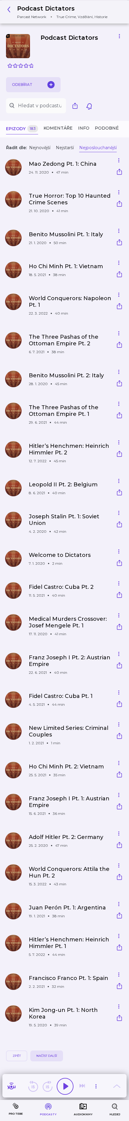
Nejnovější (39, 147)
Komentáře (58, 128)
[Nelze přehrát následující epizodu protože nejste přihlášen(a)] (83, 1086)
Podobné (107, 128)
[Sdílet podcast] (76, 106)
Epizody (21, 128)
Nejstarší (65, 147)
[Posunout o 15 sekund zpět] (33, 1086)
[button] (59, 12)
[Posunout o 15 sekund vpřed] (47, 1086)
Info (83, 128)
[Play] (65, 1086)
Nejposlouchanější (98, 147)
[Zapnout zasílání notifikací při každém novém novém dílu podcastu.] (89, 106)
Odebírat (22, 84)
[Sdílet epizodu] (119, 172)
